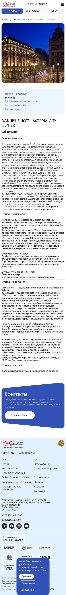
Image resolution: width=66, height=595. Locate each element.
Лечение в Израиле (46, 468)
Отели (16, 20)
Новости (39, 486)
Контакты (39, 491)
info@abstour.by (11, 520)
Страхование (42, 464)
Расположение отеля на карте (21, 101)
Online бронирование (15, 477)
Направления (10, 468)
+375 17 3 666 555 (12, 515)
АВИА (54, 11)
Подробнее (27, 590)
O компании (41, 477)
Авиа (37, 459)
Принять (26, 576)
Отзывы (38, 482)
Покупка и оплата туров (16, 482)
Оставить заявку (20, 415)
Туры (4, 459)
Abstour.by (6, 20)
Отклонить (28, 583)
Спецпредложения (13, 473)
